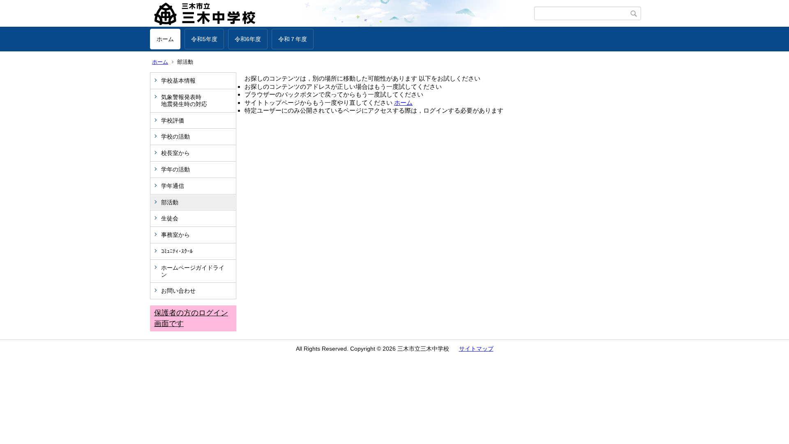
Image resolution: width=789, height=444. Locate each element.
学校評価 (172, 120)
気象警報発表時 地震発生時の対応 (195, 100)
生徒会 (169, 218)
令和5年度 (204, 39)
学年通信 (172, 186)
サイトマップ (476, 348)
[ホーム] (342, 13)
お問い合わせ (178, 290)
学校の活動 (175, 136)
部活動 (169, 202)
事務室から (175, 234)
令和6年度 (248, 39)
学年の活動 (175, 169)
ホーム (165, 39)
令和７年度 (292, 39)
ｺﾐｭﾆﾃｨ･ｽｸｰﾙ (177, 251)
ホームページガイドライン (192, 271)
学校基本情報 (178, 80)
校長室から (175, 153)
